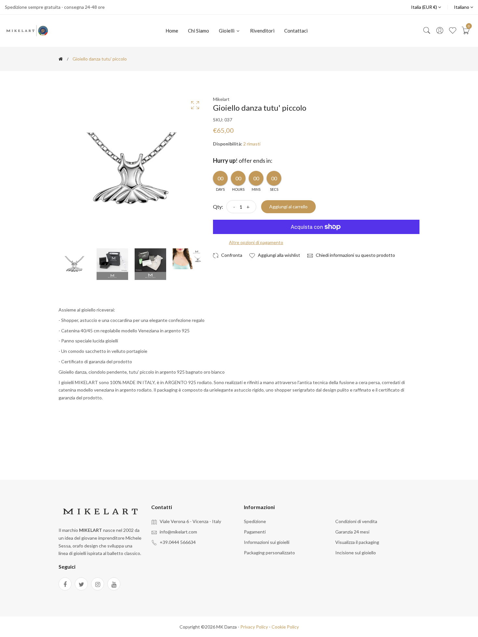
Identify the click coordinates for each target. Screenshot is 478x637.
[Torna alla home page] (61, 59)
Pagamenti (255, 531)
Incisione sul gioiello (355, 552)
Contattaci (296, 31)
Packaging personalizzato (269, 552)
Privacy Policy (254, 627)
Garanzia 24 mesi (352, 531)
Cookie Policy (285, 627)
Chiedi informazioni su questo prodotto (355, 255)
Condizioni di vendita (356, 521)
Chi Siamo (198, 31)
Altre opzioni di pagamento (256, 242)
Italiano (462, 7)
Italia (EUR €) (424, 7)
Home (172, 31)
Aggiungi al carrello (288, 206)
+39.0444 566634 (178, 542)
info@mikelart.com (178, 531)
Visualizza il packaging (357, 542)
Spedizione (255, 521)
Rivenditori (262, 31)
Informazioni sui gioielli (266, 542)
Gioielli (227, 31)
